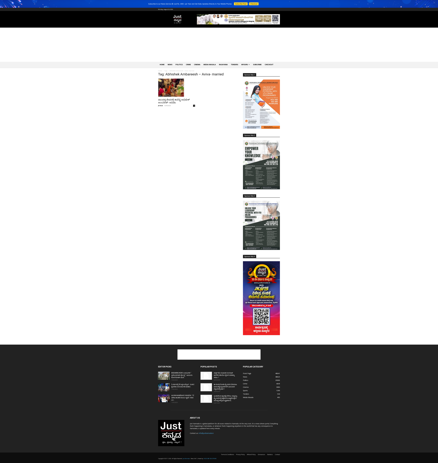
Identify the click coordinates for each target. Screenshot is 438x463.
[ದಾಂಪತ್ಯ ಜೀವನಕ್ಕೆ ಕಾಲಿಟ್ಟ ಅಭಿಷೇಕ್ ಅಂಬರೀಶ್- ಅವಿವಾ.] (176, 88)
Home (162, 64)
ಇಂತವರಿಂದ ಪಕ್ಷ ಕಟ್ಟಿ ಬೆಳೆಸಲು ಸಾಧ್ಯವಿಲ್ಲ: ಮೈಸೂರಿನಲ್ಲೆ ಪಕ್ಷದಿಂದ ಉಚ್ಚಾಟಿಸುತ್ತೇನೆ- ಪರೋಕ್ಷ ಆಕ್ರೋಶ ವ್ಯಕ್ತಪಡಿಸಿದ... (225, 398)
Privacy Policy (240, 454)
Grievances (261, 454)
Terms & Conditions (227, 454)
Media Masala (209, 64)
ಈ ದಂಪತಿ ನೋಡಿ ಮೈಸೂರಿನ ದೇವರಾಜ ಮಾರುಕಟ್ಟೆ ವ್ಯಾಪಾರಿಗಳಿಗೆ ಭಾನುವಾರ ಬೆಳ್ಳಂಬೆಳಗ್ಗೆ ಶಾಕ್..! (225, 386)
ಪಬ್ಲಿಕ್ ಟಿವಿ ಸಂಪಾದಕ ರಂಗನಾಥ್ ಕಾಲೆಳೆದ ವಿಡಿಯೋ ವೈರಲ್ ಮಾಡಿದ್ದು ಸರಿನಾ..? (224, 375)
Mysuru (244, 64)
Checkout (253, 4)
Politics (179, 64)
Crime (188, 64)
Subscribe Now (240, 4)
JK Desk (160, 105)
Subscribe (257, 64)
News (170, 64)
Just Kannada (186, 458)
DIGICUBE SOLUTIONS (210, 458)
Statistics (270, 454)
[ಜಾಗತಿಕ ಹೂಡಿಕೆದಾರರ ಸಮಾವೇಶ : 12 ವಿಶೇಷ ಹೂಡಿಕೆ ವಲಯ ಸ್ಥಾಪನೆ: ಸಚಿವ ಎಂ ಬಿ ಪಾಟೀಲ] (163, 398)
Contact (277, 454)
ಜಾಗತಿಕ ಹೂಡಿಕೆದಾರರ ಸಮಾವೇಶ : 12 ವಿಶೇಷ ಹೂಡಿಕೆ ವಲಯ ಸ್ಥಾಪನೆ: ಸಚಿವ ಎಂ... (182, 397)
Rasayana (223, 64)
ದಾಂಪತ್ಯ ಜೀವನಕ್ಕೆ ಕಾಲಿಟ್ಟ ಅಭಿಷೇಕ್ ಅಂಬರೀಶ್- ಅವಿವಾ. (174, 101)
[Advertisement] (219, 45)
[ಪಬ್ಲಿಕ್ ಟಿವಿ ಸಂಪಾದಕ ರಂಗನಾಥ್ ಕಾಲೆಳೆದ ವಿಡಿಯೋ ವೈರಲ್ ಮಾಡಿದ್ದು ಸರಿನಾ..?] (206, 376)
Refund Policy (251, 454)
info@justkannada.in (206, 433)
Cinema (197, 64)
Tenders (234, 64)
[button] (434, 2)
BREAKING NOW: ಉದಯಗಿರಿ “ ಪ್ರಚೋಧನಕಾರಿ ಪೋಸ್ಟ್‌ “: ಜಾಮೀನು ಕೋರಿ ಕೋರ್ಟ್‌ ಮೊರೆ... (182, 375)
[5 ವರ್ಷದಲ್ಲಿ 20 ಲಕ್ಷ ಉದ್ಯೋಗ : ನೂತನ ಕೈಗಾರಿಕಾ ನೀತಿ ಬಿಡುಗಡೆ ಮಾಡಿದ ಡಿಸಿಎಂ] (163, 387)
